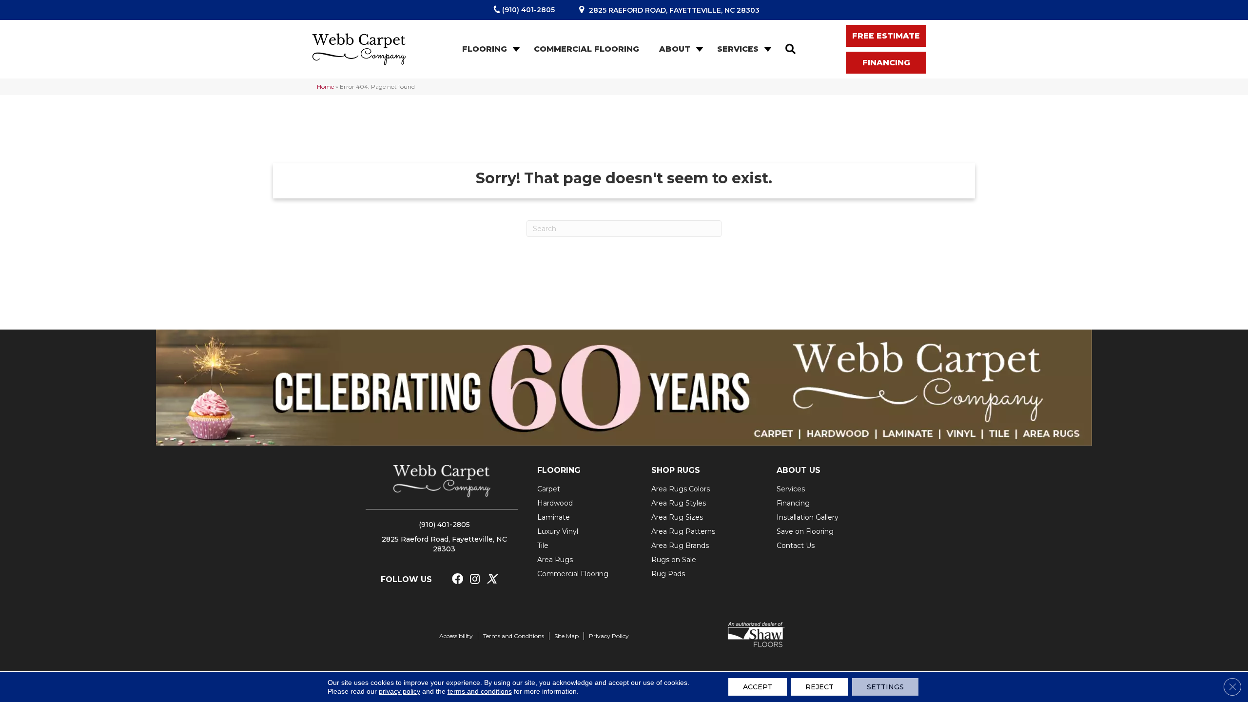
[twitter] (491, 579)
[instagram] (475, 579)
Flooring (484, 49)
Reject (819, 686)
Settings (885, 686)
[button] (515, 49)
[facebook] (457, 579)
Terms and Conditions (513, 636)
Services (738, 49)
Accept (757, 686)
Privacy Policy (609, 636)
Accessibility (456, 636)
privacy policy (399, 691)
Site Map (566, 636)
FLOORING (559, 470)
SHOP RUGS (675, 470)
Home (325, 86)
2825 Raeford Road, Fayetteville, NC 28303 (674, 10)
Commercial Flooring (586, 49)
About (674, 49)
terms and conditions (480, 691)
